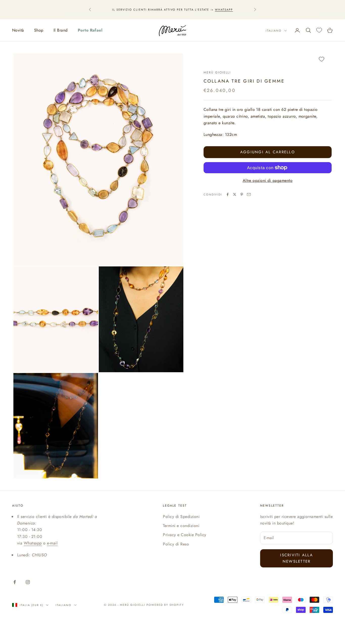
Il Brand (61, 30)
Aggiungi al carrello (267, 152)
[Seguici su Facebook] (14, 582)
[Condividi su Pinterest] (242, 194)
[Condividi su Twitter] (235, 194)
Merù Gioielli (217, 72)
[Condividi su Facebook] (228, 194)
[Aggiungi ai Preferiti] (268, 59)
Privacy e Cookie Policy (184, 535)
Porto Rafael (90, 30)
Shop (38, 30)
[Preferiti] (319, 30)
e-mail (52, 543)
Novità (18, 30)
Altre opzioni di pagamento (267, 180)
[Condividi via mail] (249, 194)
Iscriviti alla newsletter (296, 558)
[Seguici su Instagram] (27, 582)
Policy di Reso (176, 544)
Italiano (274, 31)
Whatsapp (224, 10)
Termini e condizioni (181, 526)
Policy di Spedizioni (181, 516)
